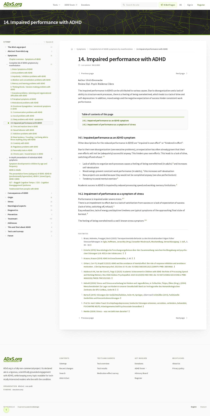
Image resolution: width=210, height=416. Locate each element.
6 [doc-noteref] (122, 198)
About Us (176, 363)
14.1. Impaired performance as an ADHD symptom (105, 120)
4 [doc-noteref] (117, 178)
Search (62, 373)
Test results (102, 368)
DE (180, 5)
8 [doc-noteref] (87, 213)
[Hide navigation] (6, 410)
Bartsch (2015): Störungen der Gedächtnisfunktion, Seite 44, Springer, (113, 295)
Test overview (103, 363)
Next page (180, 73)
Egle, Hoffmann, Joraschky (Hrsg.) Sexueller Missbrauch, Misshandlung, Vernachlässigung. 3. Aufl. (144, 241)
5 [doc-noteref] (176, 185)
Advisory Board (141, 373)
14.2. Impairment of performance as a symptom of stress (109, 124)
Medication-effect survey (108, 373)
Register (201, 5)
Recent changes (66, 368)
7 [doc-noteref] (123, 198)
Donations (85, 5)
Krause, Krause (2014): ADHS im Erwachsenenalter (105, 258)
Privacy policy (178, 368)
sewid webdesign (33, 407)
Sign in (190, 5)
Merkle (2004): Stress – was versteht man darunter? (106, 311)
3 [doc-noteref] (143, 171)
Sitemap (7, 42)
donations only (17, 389)
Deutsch (203, 407)
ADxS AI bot (64, 378)
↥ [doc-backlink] (91, 245)
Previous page (87, 73)
